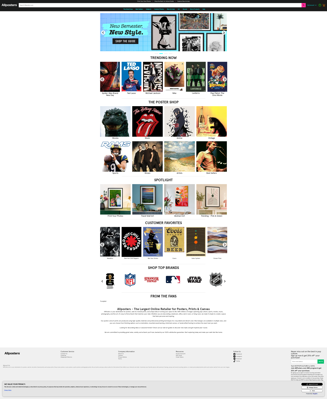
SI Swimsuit (174, 93)
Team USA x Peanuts (174, 258)
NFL (196, 93)
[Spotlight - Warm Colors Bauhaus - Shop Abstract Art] (179, 199)
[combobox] (160, 5)
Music (147, 138)
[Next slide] (224, 32)
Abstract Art (179, 216)
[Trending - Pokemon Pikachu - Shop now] (217, 77)
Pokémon (217, 93)
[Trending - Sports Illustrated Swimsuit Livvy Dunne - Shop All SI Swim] (174, 77)
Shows (147, 173)
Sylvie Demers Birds (217, 258)
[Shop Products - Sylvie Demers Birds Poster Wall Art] (217, 242)
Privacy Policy (7, 390)
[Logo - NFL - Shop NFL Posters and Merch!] (131, 279)
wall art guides (168, 328)
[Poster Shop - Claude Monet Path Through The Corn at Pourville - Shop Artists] (179, 156)
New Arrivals (171, 9)
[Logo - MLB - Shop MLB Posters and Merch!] (174, 279)
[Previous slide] (103, 32)
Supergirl (110, 93)
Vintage (211, 138)
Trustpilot (103, 301)
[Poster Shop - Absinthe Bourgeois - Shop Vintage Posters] (211, 121)
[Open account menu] (315, 5)
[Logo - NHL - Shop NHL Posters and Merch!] (217, 279)
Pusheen (131, 258)
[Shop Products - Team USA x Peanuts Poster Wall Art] (174, 242)
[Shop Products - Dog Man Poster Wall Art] (153, 242)
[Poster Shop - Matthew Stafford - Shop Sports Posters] (115, 156)
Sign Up (321, 361)
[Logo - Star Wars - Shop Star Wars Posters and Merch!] (196, 279)
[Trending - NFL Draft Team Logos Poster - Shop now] (196, 77)
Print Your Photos (115, 216)
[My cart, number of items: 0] (324, 5)
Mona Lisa (196, 258)
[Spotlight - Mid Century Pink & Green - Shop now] (211, 199)
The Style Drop (128, 9)
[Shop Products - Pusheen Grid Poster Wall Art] (131, 242)
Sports (115, 173)
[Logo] (9, 5)
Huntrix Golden (110, 258)
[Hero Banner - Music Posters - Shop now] (163, 32)
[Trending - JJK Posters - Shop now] (131, 77)
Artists (179, 173)
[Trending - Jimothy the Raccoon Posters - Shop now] (153, 77)
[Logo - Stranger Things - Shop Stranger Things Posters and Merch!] (153, 279)
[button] (144, 1)
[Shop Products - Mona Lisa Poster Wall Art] (196, 242)
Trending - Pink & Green (211, 216)
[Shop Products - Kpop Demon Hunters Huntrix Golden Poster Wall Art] (110, 242)
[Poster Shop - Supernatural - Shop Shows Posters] (147, 156)
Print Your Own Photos (144, 1)
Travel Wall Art (147, 216)
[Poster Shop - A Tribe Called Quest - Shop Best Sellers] (211, 156)
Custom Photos (159, 9)
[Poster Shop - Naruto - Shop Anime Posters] (179, 121)
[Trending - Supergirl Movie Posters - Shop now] (110, 77)
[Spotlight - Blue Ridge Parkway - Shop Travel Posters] (147, 199)
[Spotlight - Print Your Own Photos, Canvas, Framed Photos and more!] (115, 199)
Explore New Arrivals (183, 1)
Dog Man (153, 258)
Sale (204, 9)
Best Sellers (211, 173)
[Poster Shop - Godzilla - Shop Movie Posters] (115, 121)
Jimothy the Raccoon (153, 94)
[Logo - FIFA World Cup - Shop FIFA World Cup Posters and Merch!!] (110, 281)
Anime (179, 138)
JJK (131, 93)
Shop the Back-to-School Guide (164, 1)
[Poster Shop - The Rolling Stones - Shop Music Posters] (147, 121)
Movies (115, 138)
